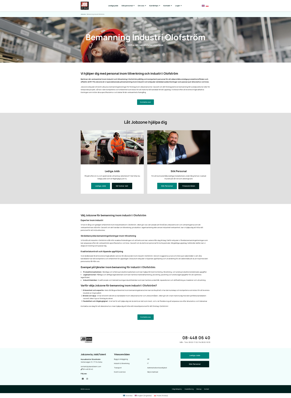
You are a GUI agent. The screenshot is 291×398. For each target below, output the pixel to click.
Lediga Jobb (194, 355)
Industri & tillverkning (121, 363)
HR (148, 359)
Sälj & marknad (152, 372)
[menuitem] (128, 395)
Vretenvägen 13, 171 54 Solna (91, 362)
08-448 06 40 (196, 337)
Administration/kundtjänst (157, 368)
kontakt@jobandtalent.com (91, 366)
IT (148, 363)
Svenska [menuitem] (129, 395)
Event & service (120, 372)
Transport (118, 368)
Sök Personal (195, 364)
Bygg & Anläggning (121, 359)
